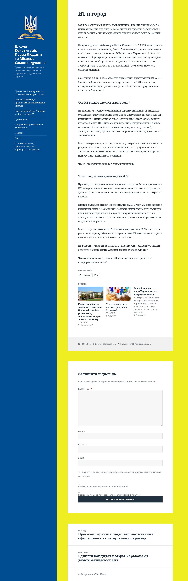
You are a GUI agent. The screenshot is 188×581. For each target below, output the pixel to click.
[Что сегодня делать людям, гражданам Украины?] (118, 294)
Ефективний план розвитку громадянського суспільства (29, 93)
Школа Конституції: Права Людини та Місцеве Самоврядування (30, 54)
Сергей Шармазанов (105, 343)
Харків (138, 343)
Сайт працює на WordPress (92, 574)
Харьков (146, 343)
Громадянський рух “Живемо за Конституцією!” (30, 112)
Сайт (81, 458)
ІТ (133, 343)
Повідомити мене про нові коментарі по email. (103, 486)
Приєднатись (22, 119)
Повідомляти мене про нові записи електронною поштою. (109, 494)
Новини (19, 132)
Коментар (85, 388)
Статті (18, 138)
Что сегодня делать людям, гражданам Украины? (116, 307)
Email (82, 444)
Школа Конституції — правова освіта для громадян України (30, 102)
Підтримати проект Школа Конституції (29, 126)
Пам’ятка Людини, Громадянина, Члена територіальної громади (27, 146)
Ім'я (81, 431)
